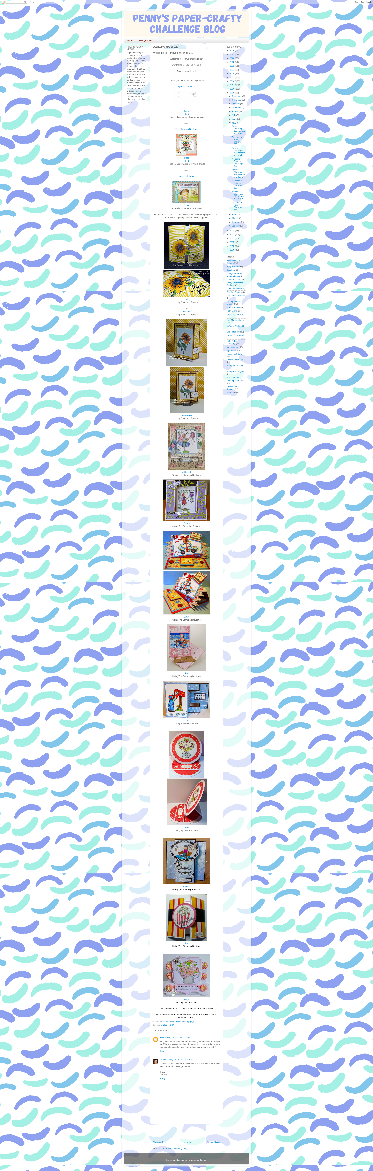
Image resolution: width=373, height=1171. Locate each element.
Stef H (163, 1038)
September (237, 107)
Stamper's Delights (235, 371)
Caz (187, 720)
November (237, 100)
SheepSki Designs (235, 366)
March (235, 218)
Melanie (186, 311)
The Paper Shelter (235, 381)
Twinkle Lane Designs (233, 388)
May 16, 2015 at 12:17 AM (181, 1060)
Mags (186, 999)
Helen (186, 827)
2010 (232, 246)
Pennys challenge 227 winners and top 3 (238, 151)
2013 (232, 235)
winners (230, 392)
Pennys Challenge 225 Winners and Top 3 (238, 195)
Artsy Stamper (233, 267)
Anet (187, 673)
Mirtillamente (232, 347)
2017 (232, 85)
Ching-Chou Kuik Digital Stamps (234, 274)
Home (129, 40)
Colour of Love (233, 279)
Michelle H (187, 415)
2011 (232, 242)
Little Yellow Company (232, 342)
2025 (232, 54)
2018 (232, 81)
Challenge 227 (167, 1025)
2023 (232, 62)
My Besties (232, 350)
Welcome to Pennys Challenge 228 (237, 162)
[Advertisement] (187, 1132)
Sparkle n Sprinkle (186, 86)
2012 (232, 238)
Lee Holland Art (234, 332)
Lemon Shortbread (235, 335)
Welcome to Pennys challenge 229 (237, 140)
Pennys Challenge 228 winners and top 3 (238, 130)
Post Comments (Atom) (176, 1148)
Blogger (202, 1160)
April (234, 214)
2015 (232, 93)
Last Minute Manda (235, 320)
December (237, 96)
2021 (232, 70)
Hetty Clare (232, 311)
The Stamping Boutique (186, 129)
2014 (232, 231)
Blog (186, 114)
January (236, 226)
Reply (162, 1051)
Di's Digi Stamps (234, 292)
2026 (232, 50)
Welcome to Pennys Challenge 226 (237, 206)
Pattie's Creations (235, 360)
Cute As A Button (234, 289)
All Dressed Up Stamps (233, 262)
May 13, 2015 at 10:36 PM (179, 1038)
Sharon (186, 523)
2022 (232, 66)
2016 (232, 89)
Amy (186, 617)
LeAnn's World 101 (235, 326)
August (235, 111)
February (236, 222)
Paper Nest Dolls (234, 354)
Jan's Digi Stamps (235, 314)
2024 (232, 58)
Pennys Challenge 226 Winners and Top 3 (238, 173)
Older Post (213, 1142)
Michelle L (186, 472)
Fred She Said (233, 307)
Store (186, 111)
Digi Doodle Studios (236, 295)
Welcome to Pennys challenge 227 (237, 184)
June (234, 119)
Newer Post (160, 1142)
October (236, 104)
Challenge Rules (145, 40)
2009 (232, 250)
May (234, 123)
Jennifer (186, 887)
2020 (232, 73)
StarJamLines (233, 377)
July (234, 115)
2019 (232, 77)
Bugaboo (231, 270)
